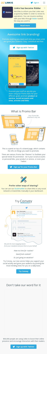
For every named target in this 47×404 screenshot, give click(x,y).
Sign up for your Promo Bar (25, 167)
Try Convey (23, 271)
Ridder (34, 18)
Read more (25, 25)
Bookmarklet (19, 188)
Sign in (36, 2)
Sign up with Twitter (25, 47)
